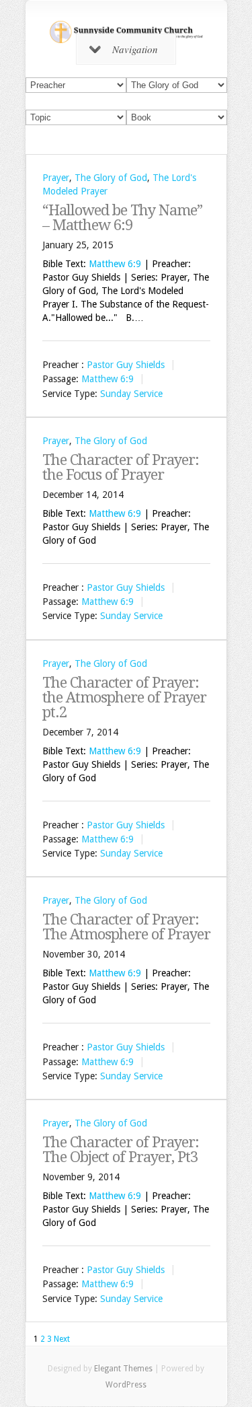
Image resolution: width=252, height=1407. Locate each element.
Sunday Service (131, 393)
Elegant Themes (123, 1368)
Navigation (135, 49)
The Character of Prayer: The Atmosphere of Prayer (126, 927)
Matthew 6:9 (115, 263)
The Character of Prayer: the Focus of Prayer (120, 467)
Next (62, 1339)
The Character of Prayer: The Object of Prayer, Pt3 (120, 1149)
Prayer (55, 177)
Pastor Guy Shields (126, 364)
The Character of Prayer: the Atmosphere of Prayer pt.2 (124, 697)
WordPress (126, 1385)
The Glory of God (111, 177)
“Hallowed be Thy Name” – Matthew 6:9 (122, 217)
